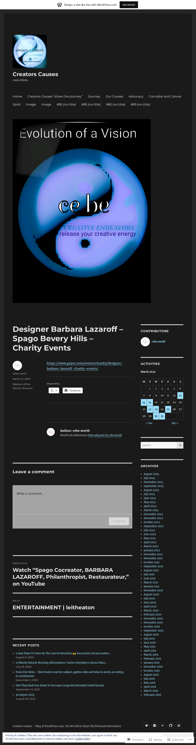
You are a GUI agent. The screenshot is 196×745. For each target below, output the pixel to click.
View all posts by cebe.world (105, 435)
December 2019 (153, 618)
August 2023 (151, 490)
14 (143, 402)
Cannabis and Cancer (165, 96)
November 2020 (153, 590)
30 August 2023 (25, 694)
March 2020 (151, 610)
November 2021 (153, 558)
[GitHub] (170, 725)
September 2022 (154, 526)
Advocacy (136, 96)
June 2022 (150, 534)
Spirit (17, 104)
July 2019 (149, 638)
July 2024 (149, 478)
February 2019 (152, 658)
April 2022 (150, 542)
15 (150, 402)
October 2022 (152, 522)
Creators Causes (35, 74)
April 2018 (150, 686)
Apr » (175, 423)
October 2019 (152, 626)
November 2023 (153, 482)
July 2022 (149, 530)
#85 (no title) (66, 104)
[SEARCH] (180, 445)
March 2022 (151, 546)
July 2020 (149, 598)
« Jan (149, 423)
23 (156, 409)
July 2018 (149, 678)
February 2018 (152, 694)
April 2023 (150, 506)
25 (168, 409)
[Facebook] (154, 725)
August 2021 (151, 570)
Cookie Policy (82, 738)
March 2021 (151, 582)
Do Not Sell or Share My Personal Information (93, 726)
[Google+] (162, 725)
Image (31, 104)
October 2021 (152, 562)
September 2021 (153, 566)
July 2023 (149, 494)
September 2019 (153, 630)
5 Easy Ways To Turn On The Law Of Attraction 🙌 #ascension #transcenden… (63, 653)
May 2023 (149, 502)
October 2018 (152, 670)
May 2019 (149, 646)
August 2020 (151, 594)
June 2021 (150, 578)
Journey (94, 96)
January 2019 (152, 662)
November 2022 (153, 518)
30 (156, 416)
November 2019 (153, 622)
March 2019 (151, 654)
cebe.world (19, 373)
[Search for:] (159, 445)
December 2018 (153, 666)
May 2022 (150, 538)
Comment (119, 521)
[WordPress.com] (178, 725)
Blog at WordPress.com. (49, 726)
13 (180, 395)
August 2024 (151, 474)
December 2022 (153, 514)
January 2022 (152, 550)
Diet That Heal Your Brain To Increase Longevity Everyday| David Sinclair (60, 685)
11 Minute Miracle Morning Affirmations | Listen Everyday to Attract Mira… (61, 662)
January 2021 (151, 586)
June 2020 (150, 602)
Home (17, 96)
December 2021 (153, 554)
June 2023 (150, 498)
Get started (129, 4)
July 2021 (149, 574)
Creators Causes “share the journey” (55, 96)
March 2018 (151, 690)
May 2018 (149, 682)
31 (162, 416)
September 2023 (153, 486)
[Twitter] (146, 725)
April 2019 (150, 650)
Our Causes (114, 96)
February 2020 (152, 614)
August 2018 (151, 674)
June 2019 (150, 642)
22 (149, 409)
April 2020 (150, 606)
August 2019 (151, 634)
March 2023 (151, 510)
